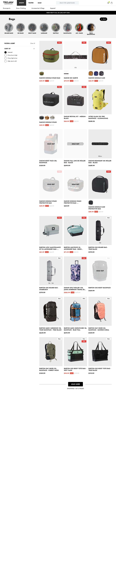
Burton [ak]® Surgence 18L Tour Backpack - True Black (50, 329)
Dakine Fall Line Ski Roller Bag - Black (74, 162)
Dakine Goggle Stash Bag (49, 78)
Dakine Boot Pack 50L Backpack (48, 162)
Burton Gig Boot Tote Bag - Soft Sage (75, 369)
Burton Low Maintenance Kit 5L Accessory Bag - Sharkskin (50, 248)
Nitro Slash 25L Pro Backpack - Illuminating (98, 117)
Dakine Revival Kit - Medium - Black (75, 117)
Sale (39, 3)
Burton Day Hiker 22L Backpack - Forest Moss (49, 369)
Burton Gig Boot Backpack (99, 288)
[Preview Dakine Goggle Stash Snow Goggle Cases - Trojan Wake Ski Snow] (41, 118)
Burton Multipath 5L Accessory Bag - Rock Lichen (73, 248)
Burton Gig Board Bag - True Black (98, 248)
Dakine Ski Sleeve (71, 78)
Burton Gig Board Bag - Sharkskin (49, 289)
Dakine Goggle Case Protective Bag (96, 208)
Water (30, 3)
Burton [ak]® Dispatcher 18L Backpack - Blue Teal (75, 329)
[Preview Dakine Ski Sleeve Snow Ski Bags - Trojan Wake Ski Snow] (66, 73)
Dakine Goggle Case (96, 78)
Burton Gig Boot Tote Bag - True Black (99, 369)
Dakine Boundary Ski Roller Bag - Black (99, 162)
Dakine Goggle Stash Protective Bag (48, 202)
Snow (21, 3)
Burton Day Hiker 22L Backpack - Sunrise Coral (98, 329)
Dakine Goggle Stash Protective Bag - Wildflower (72, 202)
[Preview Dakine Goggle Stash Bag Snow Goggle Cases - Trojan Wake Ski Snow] (41, 73)
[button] (111, 2)
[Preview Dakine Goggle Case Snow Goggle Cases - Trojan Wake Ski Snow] (90, 73)
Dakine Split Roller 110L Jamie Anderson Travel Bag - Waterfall (75, 289)
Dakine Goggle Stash (48, 122)
